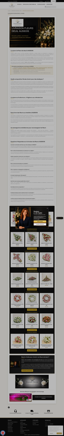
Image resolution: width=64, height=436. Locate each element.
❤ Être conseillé (40, 221)
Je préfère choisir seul (40, 224)
